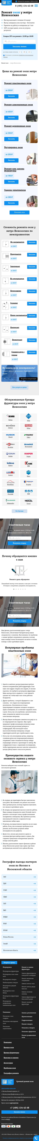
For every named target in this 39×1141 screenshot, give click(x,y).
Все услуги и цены (19, 387)
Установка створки (28, 1028)
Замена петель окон (28, 983)
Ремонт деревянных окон (17, 126)
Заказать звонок (19, 1112)
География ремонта (11, 1073)
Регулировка (7, 967)
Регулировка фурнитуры (11, 971)
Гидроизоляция (27, 1020)
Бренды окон (9, 1047)
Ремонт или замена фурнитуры (14, 170)
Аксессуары (8, 1063)
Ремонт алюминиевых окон (18, 105)
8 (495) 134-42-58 (24, 6)
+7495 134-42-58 (35, 1138)
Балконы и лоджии (11, 1058)
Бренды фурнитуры (11, 1053)
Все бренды (19, 511)
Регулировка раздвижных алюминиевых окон (9, 1003)
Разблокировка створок (10, 982)
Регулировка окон (13, 148)
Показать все (19, 212)
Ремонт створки (27, 1024)
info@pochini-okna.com (8, 1088)
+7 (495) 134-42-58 (19, 1108)
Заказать (11, 96)
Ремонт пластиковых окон (17, 83)
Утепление (6, 1012)
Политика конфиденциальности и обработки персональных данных (19, 1138)
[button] (14, 589)
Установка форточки (29, 1031)
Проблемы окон (10, 1068)
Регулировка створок (9, 979)
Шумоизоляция (27, 1016)
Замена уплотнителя (15, 190)
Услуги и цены (9, 963)
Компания (8, 1042)
